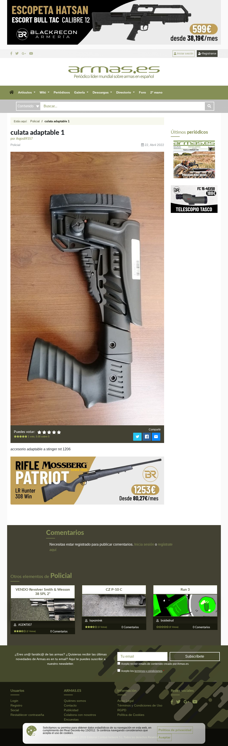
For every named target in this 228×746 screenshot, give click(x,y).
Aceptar (164, 737)
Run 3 (185, 589)
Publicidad (71, 710)
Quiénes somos (75, 700)
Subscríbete (194, 656)
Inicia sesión (144, 544)
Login (14, 700)
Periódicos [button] (62, 92)
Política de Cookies (130, 715)
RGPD (121, 710)
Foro (142, 92)
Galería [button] (80, 92)
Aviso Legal (125, 700)
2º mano (156, 92)
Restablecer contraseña (27, 715)
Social (14, 710)
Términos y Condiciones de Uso (139, 705)
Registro (16, 705)
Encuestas (71, 719)
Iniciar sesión (184, 53)
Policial (35, 121)
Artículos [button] (25, 92)
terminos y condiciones (148, 671)
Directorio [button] (124, 92)
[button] (11, 93)
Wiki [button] (43, 92)
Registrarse (209, 53)
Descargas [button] (101, 92)
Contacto (70, 705)
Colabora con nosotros (80, 715)
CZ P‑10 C (114, 589)
